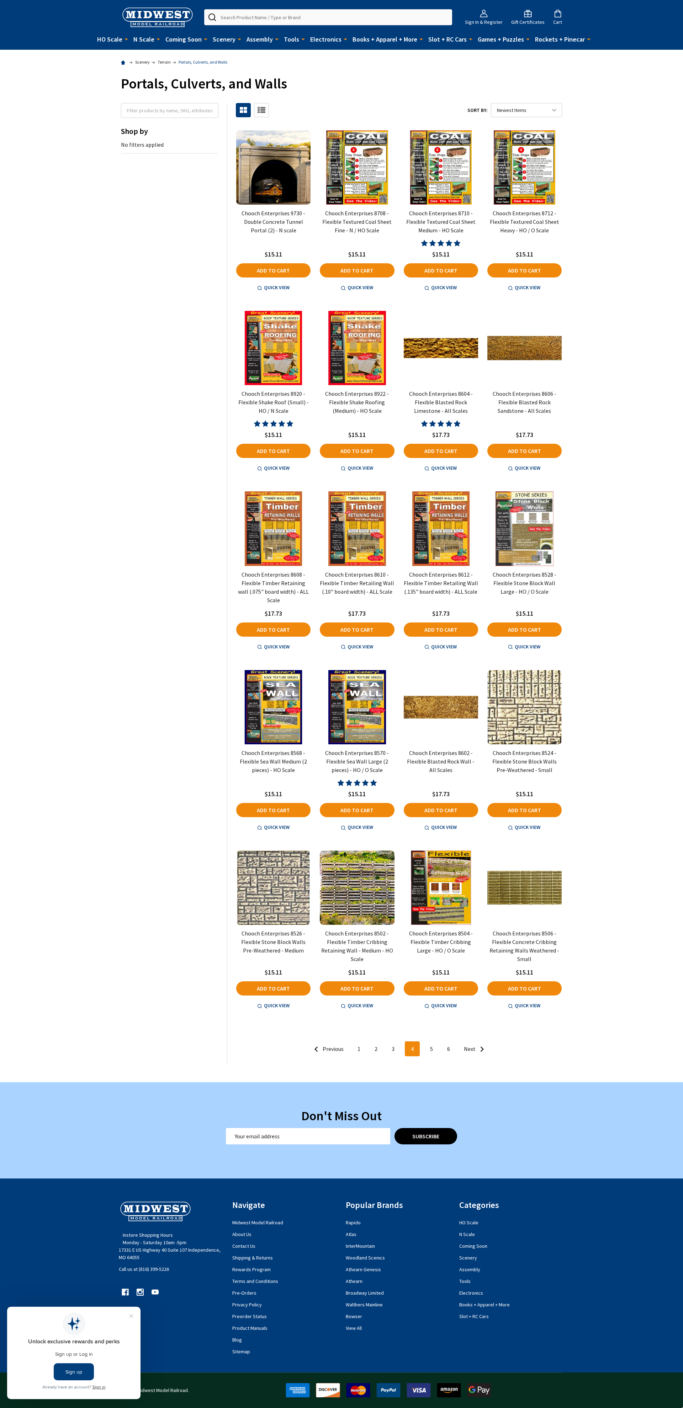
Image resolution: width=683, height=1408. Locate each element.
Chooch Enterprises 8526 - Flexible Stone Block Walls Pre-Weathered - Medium (273, 942)
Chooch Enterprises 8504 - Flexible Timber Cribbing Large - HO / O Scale (441, 942)
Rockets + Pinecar (560, 39)
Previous (333, 1048)
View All (354, 1328)
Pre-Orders (244, 1293)
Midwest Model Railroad (257, 1222)
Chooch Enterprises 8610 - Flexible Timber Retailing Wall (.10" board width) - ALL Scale (357, 583)
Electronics (326, 39)
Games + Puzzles (501, 39)
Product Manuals (250, 1328)
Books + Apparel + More (385, 39)
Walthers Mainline (364, 1304)
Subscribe (425, 1136)
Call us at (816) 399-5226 (144, 1269)
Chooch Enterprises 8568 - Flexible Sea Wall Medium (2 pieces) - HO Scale (273, 761)
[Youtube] (155, 1292)
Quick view (277, 287)
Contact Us (243, 1246)
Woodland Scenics (365, 1258)
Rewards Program (251, 1269)
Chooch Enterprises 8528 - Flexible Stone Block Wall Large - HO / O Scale (524, 583)
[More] (126, 39)
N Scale (143, 39)
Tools (291, 39)
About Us (242, 1234)
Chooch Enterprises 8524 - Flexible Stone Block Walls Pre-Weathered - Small (524, 761)
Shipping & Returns (252, 1258)
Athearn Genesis (363, 1269)
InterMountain (360, 1246)
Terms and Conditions (255, 1281)
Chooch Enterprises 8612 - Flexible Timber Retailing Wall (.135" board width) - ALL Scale (441, 583)
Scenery (224, 39)
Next (470, 1048)
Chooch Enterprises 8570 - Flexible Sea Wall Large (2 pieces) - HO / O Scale (357, 761)
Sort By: (477, 110)
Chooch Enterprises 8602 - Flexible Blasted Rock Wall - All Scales (441, 761)
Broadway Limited (365, 1293)
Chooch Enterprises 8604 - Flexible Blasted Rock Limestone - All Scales (441, 402)
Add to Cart (273, 270)
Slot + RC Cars (447, 39)
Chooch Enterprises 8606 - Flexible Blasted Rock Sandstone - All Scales (524, 402)
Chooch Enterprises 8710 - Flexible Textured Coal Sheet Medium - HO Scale (441, 222)
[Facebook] (125, 1292)
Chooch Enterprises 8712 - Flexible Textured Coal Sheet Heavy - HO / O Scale (524, 222)
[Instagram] (140, 1292)
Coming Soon (183, 39)
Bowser (354, 1316)
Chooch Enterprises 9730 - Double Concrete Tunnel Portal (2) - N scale (273, 222)
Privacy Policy (247, 1304)
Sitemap (241, 1351)
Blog (237, 1340)
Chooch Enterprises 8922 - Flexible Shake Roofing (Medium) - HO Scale (357, 402)
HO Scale (109, 39)
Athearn (354, 1281)
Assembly (260, 39)
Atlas (351, 1234)
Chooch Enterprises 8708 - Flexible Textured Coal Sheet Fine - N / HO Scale (357, 222)
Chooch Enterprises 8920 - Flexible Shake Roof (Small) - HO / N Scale (273, 402)
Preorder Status (249, 1316)
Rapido (353, 1222)
